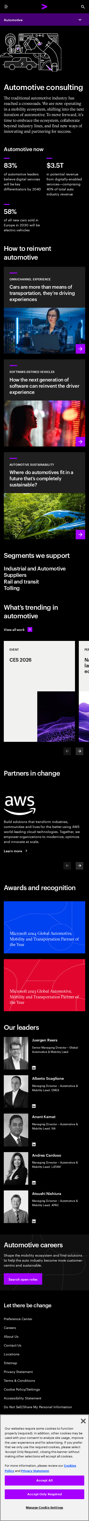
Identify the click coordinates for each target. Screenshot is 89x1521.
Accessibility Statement (22, 1397)
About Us (11, 1336)
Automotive (13, 19)
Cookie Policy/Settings (22, 1389)
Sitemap (10, 1362)
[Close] (83, 1421)
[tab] (44, 571)
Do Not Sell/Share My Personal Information (38, 1406)
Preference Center (18, 1318)
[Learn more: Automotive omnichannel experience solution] (44, 310)
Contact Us (12, 1345)
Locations (11, 1353)
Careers (10, 1327)
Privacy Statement (18, 1371)
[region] (44, 1467)
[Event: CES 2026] (39, 691)
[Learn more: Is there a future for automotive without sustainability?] (44, 495)
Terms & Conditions (19, 1380)
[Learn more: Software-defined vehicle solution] (44, 402)
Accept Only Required (44, 1494)
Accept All (44, 1480)
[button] (23, 1279)
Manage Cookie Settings (44, 1507)
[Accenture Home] (44, 6)
